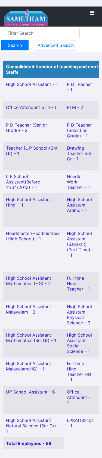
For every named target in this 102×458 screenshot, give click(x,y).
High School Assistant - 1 (32, 84)
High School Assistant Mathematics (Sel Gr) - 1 (31, 337)
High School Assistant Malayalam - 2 (28, 309)
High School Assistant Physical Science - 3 (79, 314)
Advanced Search (56, 45)
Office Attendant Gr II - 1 (31, 107)
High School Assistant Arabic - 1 (79, 205)
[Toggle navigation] (92, 13)
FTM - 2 (75, 107)
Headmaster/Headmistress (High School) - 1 (33, 236)
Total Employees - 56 (28, 443)
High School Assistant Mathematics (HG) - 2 (28, 280)
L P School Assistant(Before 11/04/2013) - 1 (23, 182)
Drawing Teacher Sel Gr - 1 (79, 153)
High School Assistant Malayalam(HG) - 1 (28, 366)
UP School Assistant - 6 (30, 392)
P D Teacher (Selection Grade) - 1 (79, 130)
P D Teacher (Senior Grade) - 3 (26, 127)
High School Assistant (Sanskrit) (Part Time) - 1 (79, 244)
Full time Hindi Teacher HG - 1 (79, 371)
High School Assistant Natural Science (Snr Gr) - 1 (32, 426)
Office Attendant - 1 (78, 397)
